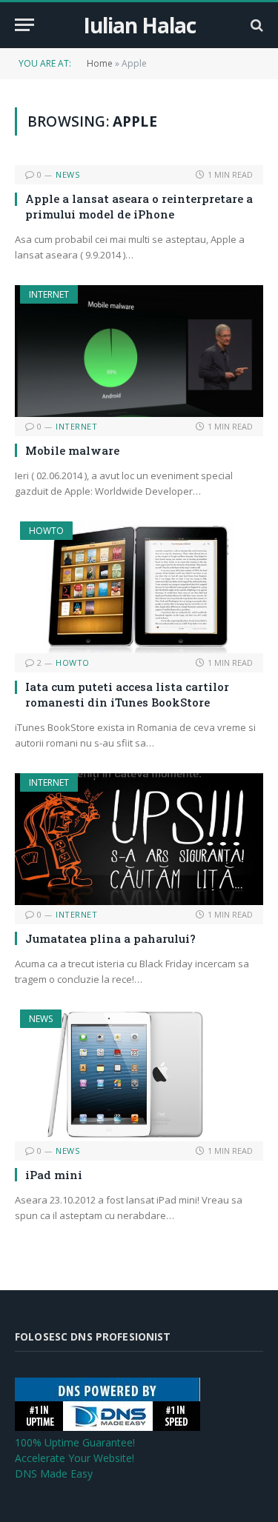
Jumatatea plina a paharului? (110, 938)
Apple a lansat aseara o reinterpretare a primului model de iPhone (139, 206)
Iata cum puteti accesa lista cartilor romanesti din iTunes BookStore (127, 694)
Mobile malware (72, 450)
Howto (46, 530)
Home (100, 63)
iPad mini (53, 1174)
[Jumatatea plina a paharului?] (139, 839)
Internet (49, 294)
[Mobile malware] (139, 351)
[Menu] (24, 24)
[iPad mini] (139, 1075)
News (41, 1018)
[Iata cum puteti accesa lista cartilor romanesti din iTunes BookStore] (139, 587)
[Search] (255, 24)
